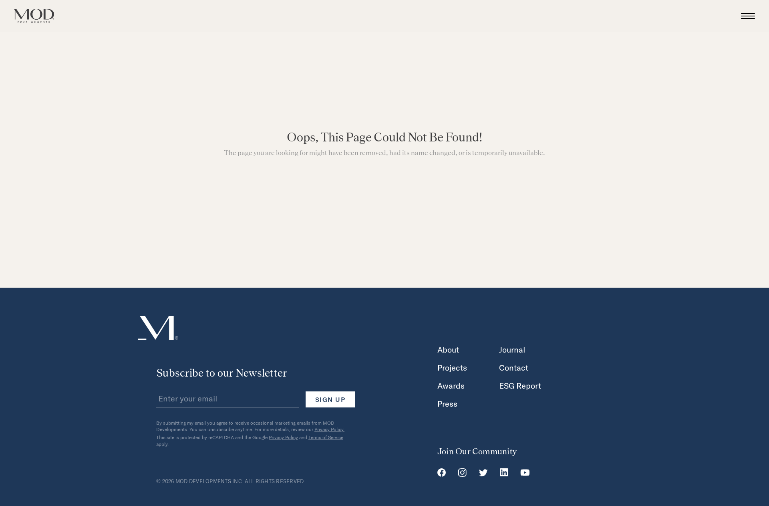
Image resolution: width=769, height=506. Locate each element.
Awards (451, 385)
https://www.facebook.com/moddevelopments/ (441, 473)
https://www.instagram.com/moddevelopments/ (462, 473)
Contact (513, 367)
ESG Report (520, 385)
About (448, 349)
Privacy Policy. (329, 429)
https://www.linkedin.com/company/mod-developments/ (504, 473)
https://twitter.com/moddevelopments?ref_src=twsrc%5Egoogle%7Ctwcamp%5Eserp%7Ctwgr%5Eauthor (483, 473)
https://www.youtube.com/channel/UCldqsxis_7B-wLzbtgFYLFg (525, 473)
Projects (452, 367)
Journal (512, 349)
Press (447, 403)
